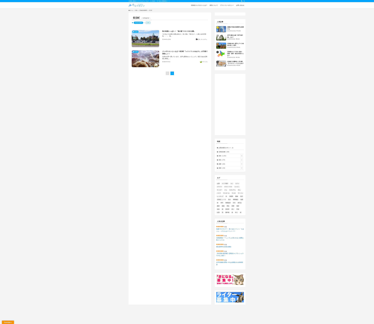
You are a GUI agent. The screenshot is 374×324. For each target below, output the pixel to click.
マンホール (226, 193)
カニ (232, 183)
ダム (239, 190)
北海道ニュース (221, 199)
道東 (222, 164)
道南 (222, 168)
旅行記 (240, 202)
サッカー (219, 190)
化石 (241, 196)
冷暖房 (231, 196)
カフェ (237, 183)
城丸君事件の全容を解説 (223, 246)
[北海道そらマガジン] (137, 5)
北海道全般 (224, 152)
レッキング (220, 196)
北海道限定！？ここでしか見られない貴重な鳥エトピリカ (229, 239)
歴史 (228, 206)
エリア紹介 (225, 183)
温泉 (218, 209)
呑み (229, 199)
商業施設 (235, 199)
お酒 (218, 183)
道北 (222, 160)
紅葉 (218, 212)
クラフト (219, 186)
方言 (234, 202)
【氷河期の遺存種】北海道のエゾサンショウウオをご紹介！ (229, 254)
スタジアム (232, 190)
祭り (233, 209)
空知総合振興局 (138, 22)
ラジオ (234, 193)
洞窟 (233, 206)
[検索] (244, 1)
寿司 (222, 202)
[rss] (241, 1)
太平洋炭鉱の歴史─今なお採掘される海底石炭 (229, 263)
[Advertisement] (230, 104)
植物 (223, 206)
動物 (236, 196)
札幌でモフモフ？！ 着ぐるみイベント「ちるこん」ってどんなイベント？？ (230, 230)
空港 (237, 209)
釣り (236, 212)
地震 (241, 199)
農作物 (227, 212)
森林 (218, 206)
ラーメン (240, 193)
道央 (222, 156)
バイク (219, 193)
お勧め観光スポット (226, 147)
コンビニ (236, 186)
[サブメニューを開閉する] (241, 156)
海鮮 (237, 206)
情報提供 (228, 202)
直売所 (227, 209)
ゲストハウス (228, 186)
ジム (225, 190)
